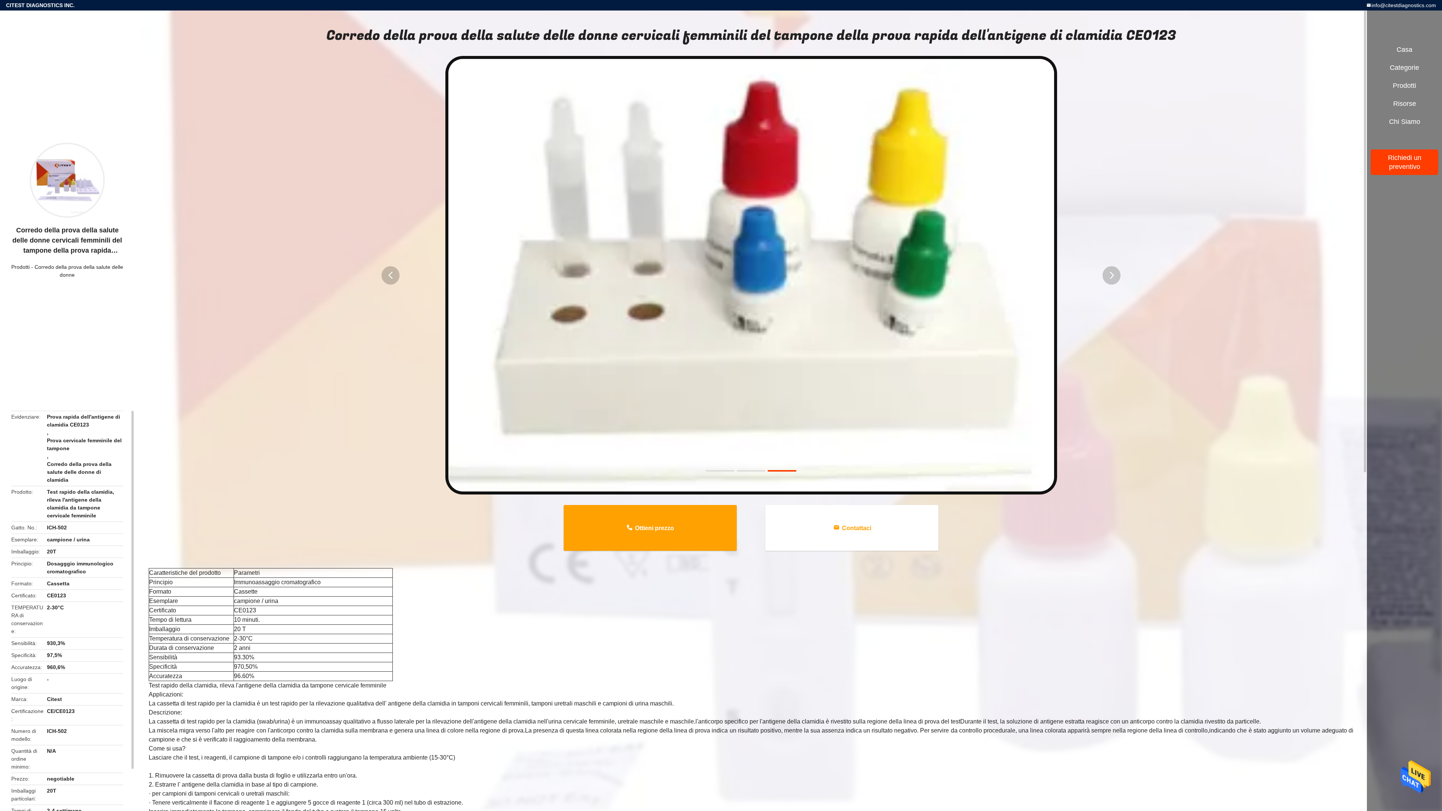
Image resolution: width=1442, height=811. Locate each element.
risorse (1404, 103)
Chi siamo (1404, 121)
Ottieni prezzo (654, 528)
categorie (1404, 67)
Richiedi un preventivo (1404, 162)
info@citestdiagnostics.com (1403, 5)
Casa (1404, 49)
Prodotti (20, 267)
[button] (391, 275)
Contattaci (856, 528)
